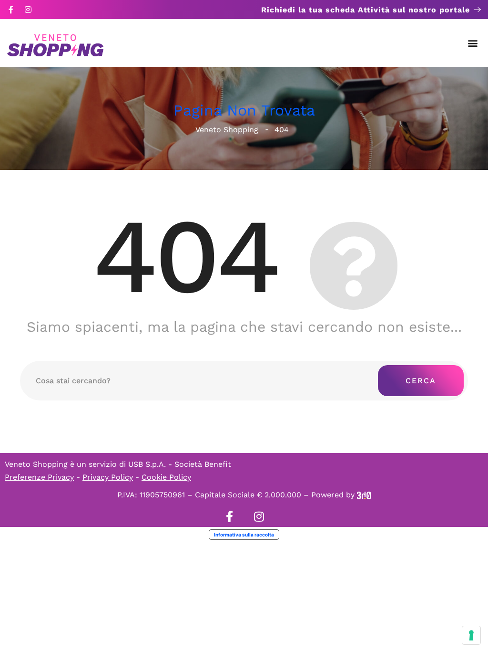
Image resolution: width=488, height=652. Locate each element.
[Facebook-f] (11, 9)
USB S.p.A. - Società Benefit (179, 464)
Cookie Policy (166, 477)
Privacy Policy (107, 477)
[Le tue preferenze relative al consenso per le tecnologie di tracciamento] (471, 635)
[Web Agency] (364, 494)
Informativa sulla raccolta (244, 534)
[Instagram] (28, 9)
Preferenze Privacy (39, 477)
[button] (473, 43)
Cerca (421, 380)
